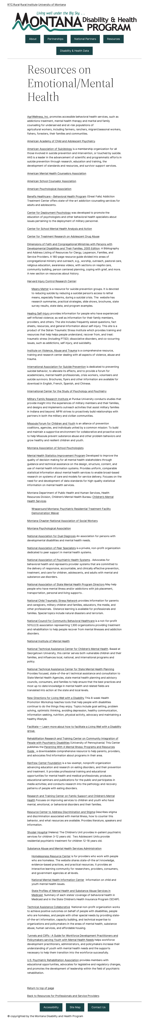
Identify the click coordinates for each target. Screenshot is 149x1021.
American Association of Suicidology (49, 148)
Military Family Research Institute (48, 398)
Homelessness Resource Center (51, 856)
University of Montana (52, 4)
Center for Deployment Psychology (49, 212)
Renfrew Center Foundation (44, 763)
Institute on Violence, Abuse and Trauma (52, 350)
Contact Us (98, 1007)
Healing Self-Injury (38, 313)
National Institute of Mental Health (48, 641)
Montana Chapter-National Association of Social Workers (62, 520)
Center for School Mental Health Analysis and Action (59, 228)
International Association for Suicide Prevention (56, 366)
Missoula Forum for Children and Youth (51, 423)
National (37, 879)
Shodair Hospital (37, 832)
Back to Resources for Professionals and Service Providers (63, 995)
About (33, 38)
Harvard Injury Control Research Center (51, 281)
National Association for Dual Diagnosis (51, 536)
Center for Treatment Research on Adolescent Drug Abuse (63, 236)
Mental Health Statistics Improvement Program (56, 455)
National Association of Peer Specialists (51, 548)
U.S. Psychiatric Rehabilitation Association (53, 960)
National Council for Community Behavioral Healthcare (61, 620)
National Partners (85, 38)
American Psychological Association (49, 188)
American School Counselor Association (51, 181)
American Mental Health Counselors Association (56, 173)
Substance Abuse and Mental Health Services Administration (64, 848)
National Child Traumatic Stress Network (52, 600)
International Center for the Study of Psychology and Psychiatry (67, 391)
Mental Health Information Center (63, 879)
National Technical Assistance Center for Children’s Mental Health (67, 648)
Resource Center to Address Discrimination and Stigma (61, 812)
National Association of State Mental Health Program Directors (65, 584)
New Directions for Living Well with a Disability (55, 697)
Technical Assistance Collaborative (48, 907)
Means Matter (40, 288)
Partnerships (55, 38)
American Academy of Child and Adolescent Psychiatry (61, 141)
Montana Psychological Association (49, 528)
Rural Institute (29, 4)
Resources (113, 38)
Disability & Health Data (74, 50)
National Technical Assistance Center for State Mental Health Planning (70, 669)
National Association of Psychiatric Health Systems (58, 559)
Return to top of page (40, 988)
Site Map (75, 1007)
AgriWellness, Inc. (38, 116)
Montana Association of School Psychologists (55, 448)
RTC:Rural (13, 4)
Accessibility (51, 1007)
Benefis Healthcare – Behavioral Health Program (56, 196)
